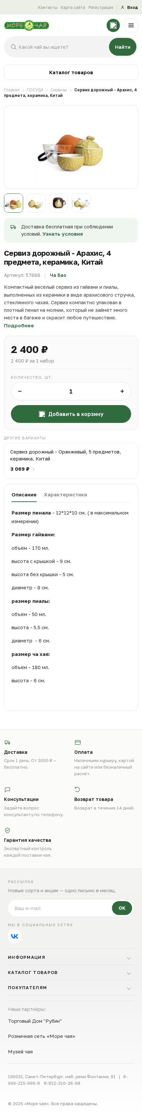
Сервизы (59, 89)
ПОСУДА (35, 89)
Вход (132, 7)
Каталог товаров (71, 72)
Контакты (47, 7)
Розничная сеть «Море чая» (41, 1036)
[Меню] (131, 25)
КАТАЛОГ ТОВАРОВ (33, 972)
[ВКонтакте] (14, 936)
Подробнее (19, 325)
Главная (11, 89)
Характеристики (65, 494)
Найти (122, 47)
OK (122, 908)
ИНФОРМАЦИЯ (26, 957)
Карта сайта (73, 7)
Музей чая (20, 1051)
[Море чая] (53, 25)
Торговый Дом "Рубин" (35, 1021)
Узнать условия (63, 234)
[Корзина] (113, 25)
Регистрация (101, 7)
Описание (24, 494)
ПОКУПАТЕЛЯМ (27, 987)
